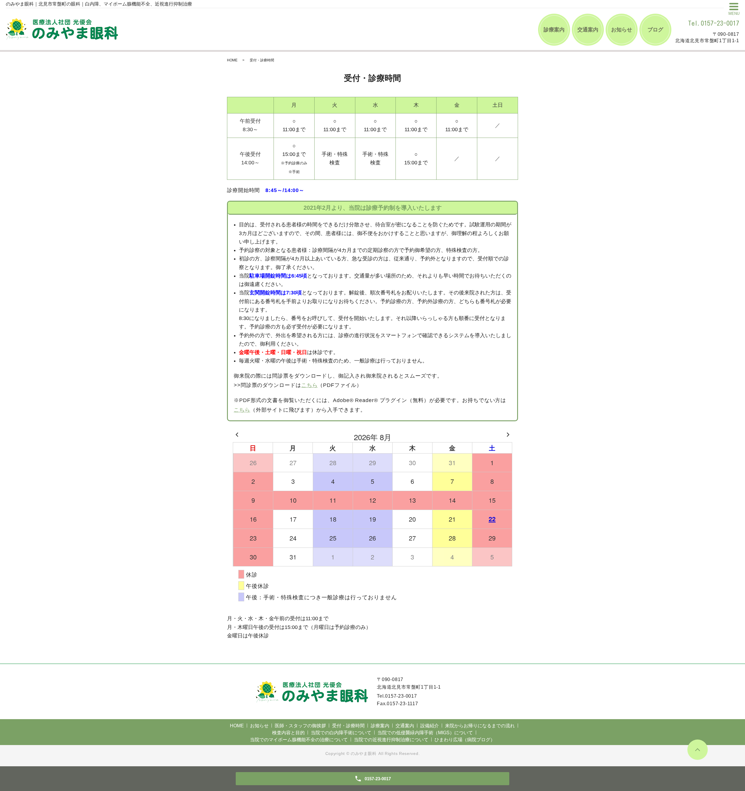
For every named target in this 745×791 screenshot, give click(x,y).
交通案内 (587, 30)
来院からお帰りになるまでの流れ (480, 725)
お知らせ (621, 30)
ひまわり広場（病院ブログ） (464, 739)
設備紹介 (429, 725)
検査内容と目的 (288, 732)
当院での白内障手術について (341, 732)
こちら (309, 385)
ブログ (655, 30)
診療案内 (554, 30)
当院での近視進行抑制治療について (391, 739)
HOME (232, 60)
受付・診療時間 (348, 725)
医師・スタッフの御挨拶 (300, 725)
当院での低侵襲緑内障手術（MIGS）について (425, 732)
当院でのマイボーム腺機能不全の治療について (299, 739)
